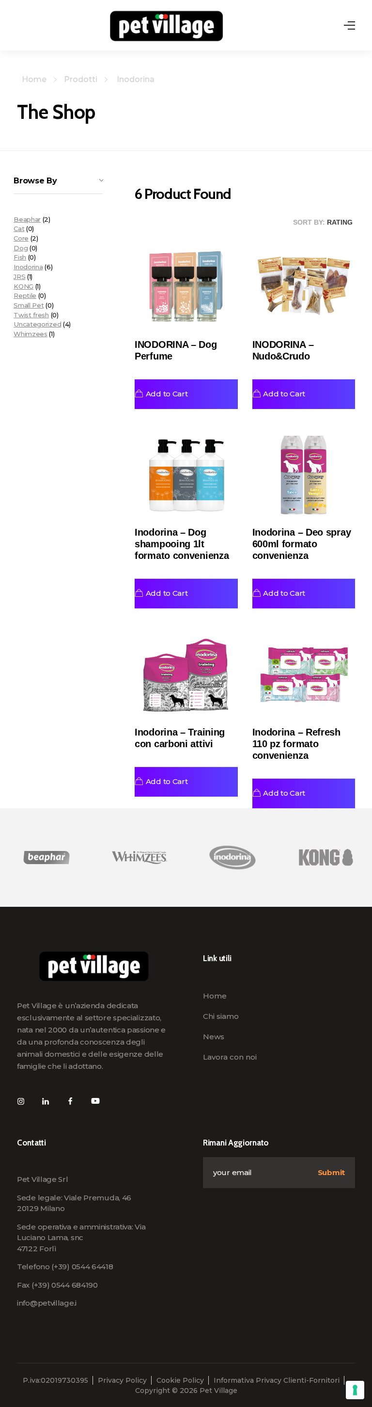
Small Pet (29, 305)
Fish (20, 257)
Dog (21, 248)
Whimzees (30, 334)
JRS (19, 276)
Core (21, 238)
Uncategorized (37, 324)
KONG (23, 286)
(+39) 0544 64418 (82, 1266)
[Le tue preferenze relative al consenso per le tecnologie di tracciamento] (355, 1390)
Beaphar (27, 219)
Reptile (25, 295)
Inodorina (28, 267)
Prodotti (80, 79)
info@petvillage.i (47, 1303)
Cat (19, 228)
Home (34, 79)
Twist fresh (31, 315)
